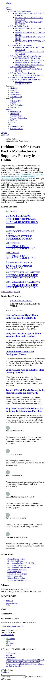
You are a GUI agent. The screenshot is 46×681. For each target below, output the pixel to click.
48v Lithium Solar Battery (10, 176)
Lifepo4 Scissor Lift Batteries (21, 45)
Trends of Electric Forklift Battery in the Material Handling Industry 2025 (25, 391)
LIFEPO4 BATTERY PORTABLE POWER (19, 237)
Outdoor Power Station (16, 578)
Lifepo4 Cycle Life (14, 576)
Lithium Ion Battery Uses (34, 660)
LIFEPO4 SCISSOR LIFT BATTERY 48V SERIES (22, 276)
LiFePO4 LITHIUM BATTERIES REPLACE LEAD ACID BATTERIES (25, 78)
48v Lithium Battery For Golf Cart (30, 174)
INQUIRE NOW (7, 635)
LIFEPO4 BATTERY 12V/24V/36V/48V (23, 83)
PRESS (13, 103)
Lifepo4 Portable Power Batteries (22, 67)
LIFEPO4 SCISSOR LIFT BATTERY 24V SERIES (22, 286)
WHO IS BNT (15, 101)
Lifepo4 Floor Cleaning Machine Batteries (26, 56)
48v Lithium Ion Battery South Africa (21, 563)
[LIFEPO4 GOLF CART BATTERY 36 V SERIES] (21, 301)
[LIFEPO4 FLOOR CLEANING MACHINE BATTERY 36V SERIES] (12, 243)
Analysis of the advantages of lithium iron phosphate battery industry (23, 334)
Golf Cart (13, 88)
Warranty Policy (16, 116)
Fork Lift (13, 90)
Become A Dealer (17, 127)
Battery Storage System (16, 559)
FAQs (12, 122)
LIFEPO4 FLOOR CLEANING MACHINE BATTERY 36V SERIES (29, 63)
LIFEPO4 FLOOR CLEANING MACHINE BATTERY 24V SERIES (29, 59)
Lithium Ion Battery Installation (16, 179)
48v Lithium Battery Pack (17, 570)
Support (9, 109)
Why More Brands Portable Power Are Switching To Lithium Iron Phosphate (24, 409)
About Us (9, 601)
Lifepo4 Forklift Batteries (19, 26)
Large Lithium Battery (28, 664)
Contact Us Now (16, 129)
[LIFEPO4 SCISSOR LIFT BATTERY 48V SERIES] (23, 272)
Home (8, 7)
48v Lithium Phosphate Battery (19, 567)
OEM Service (15, 112)
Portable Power (16, 97)
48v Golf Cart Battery (15, 561)
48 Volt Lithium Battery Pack (16, 662)
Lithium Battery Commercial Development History (20, 353)
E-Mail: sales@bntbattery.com (12, 626)
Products (9, 9)
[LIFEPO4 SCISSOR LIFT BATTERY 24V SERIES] (23, 282)
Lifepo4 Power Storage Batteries (22, 73)
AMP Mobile (10, 657)
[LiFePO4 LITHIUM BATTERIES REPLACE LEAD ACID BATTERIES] (11, 211)
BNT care (14, 120)
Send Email (5, 672)
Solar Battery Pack (14, 572)
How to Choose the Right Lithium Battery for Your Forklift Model (22, 316)
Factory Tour (15, 107)
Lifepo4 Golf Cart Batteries (20, 11)
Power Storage (15, 94)
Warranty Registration (18, 118)
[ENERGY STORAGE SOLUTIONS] (19, 262)
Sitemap (9, 655)
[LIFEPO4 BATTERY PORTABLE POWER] (23, 233)
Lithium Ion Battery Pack (16, 565)
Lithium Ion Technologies (17, 574)
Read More (10, 227)
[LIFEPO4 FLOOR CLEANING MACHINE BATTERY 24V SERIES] (12, 253)
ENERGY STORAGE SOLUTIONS (29, 75)
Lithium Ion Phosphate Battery (18, 580)
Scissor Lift (14, 92)
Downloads (14, 114)
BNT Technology (17, 105)
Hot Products (10, 653)
